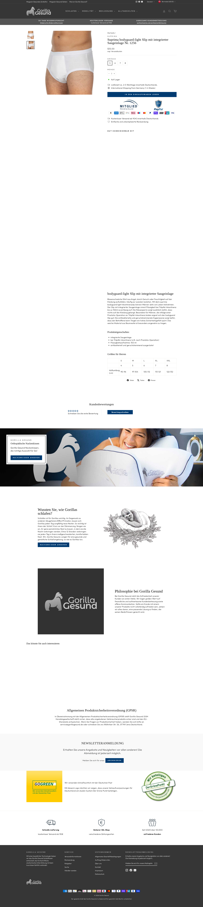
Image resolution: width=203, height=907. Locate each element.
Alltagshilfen (127, 11)
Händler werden (70, 871)
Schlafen (71, 11)
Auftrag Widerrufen (102, 860)
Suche (67, 867)
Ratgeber (68, 863)
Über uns (98, 863)
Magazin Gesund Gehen (58, 2)
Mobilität (88, 11)
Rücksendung (70, 860)
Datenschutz (99, 874)
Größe (111, 59)
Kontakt (98, 867)
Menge (111, 70)
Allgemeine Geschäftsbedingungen (108, 857)
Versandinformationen (73, 857)
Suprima (112, 36)
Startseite (111, 33)
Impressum (99, 871)
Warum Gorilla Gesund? (78, 2)
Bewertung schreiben (120, 412)
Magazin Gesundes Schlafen (36, 2)
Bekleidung (106, 11)
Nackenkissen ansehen (26, 458)
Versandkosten (116, 51)
